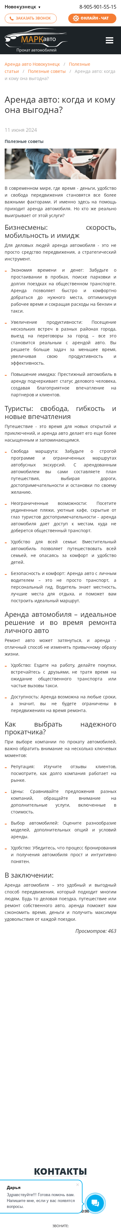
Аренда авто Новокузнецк (32, 64)
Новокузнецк (23, 6)
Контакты (60, 1171)
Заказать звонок (33, 18)
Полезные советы (47, 71)
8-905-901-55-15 (97, 6)
